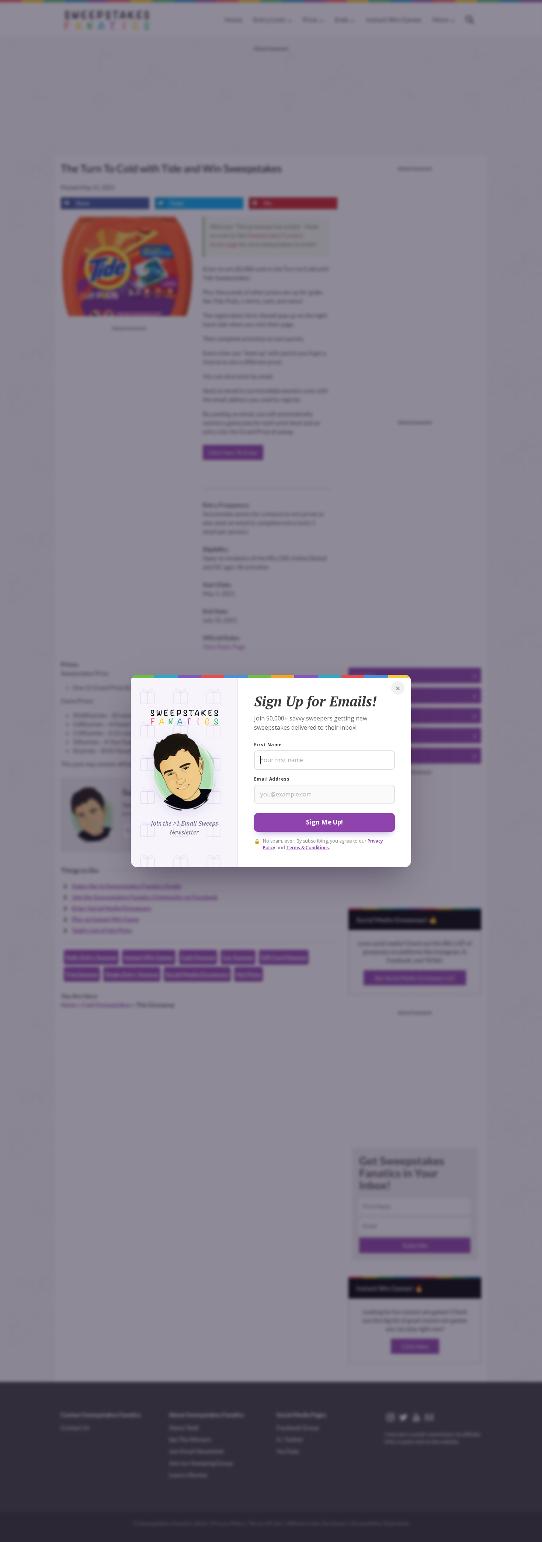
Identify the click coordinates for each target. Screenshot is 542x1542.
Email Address (271, 779)
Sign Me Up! (324, 822)
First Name (268, 744)
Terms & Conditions (307, 847)
